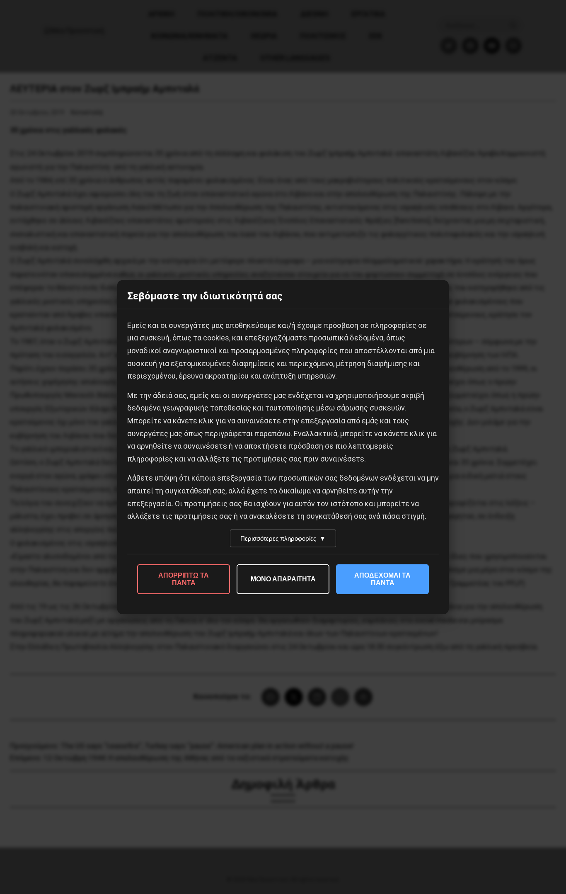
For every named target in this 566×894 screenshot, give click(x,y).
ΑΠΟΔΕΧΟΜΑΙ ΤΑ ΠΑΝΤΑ (382, 578)
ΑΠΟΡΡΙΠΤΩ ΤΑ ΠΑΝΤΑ (183, 578)
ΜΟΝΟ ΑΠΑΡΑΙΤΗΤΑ (283, 578)
